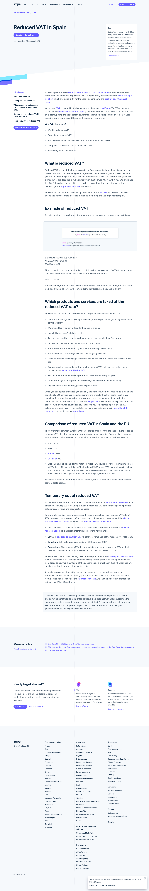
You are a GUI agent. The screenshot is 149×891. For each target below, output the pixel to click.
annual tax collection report (71, 111)
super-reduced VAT (70, 186)
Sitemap (111, 775)
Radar (47, 811)
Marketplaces (81, 775)
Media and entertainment (86, 808)
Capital (48, 759)
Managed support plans (117, 816)
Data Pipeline (50, 775)
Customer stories (115, 749)
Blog (109, 752)
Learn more (113, 56)
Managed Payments (53, 798)
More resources (21, 12)
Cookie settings (114, 778)
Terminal (48, 824)
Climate (48, 765)
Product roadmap (115, 790)
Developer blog (82, 868)
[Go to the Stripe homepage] (16, 742)
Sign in (112, 4)
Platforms (80, 781)
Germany (52, 458)
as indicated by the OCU (74, 370)
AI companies (81, 788)
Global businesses (83, 768)
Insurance (80, 804)
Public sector (81, 817)
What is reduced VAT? (23, 96)
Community (112, 755)
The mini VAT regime (57, 650)
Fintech (79, 795)
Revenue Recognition (53, 814)
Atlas (47, 749)
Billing (47, 755)
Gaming (79, 798)
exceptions (78, 411)
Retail (78, 821)
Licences (111, 771)
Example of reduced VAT (24, 100)
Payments (49, 804)
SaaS (78, 785)
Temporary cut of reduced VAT (27, 121)
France (51, 453)
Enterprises (81, 746)
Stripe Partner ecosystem (86, 836)
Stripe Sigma (50, 817)
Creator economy (83, 791)
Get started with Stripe (25, 35)
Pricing (79, 4)
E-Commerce (81, 759)
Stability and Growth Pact (120, 556)
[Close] (144, 879)
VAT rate (106, 108)
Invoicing (48, 788)
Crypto (48, 772)
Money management (84, 778)
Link (46, 795)
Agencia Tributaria (87, 578)
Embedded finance (84, 762)
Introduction (19, 92)
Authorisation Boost (53, 752)
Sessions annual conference (119, 759)
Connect (48, 768)
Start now (19, 706)
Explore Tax (81, 706)
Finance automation (84, 765)
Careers (111, 794)
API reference (82, 852)
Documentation (82, 848)
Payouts (48, 808)
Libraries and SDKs (83, 862)
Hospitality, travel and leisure (88, 801)
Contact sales (126, 4)
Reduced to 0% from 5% (68, 536)
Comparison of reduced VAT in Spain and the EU (27, 115)
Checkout (49, 762)
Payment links (50, 801)
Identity (48, 785)
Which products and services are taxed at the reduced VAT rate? (26, 107)
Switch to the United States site (103, 885)
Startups (79, 749)
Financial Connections (53, 781)
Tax (34, 12)
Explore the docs (115, 709)
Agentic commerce (84, 752)
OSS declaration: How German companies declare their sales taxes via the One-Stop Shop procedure (91, 647)
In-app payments (83, 772)
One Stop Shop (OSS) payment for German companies (71, 644)
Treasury (48, 827)
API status (80, 855)
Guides (110, 746)
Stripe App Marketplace (85, 833)
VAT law (103, 192)
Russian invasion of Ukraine (97, 521)
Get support (113, 813)
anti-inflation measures (117, 502)
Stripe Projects (82, 865)
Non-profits (81, 811)
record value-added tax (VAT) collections (88, 92)
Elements (49, 778)
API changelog (82, 858)
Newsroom (112, 797)
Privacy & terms (114, 762)
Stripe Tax (93, 401)
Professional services (85, 814)
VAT (58, 108)
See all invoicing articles (24, 649)
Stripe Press (113, 800)
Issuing (48, 791)
